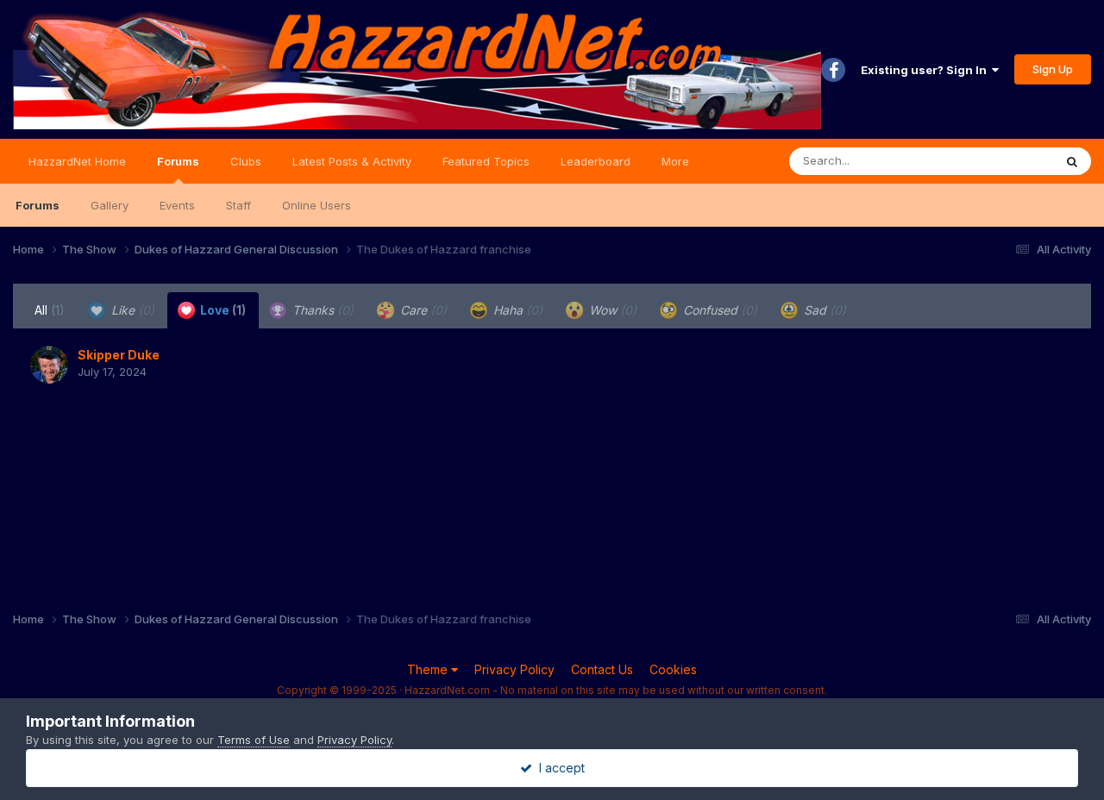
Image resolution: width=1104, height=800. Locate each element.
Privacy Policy (514, 669)
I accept (558, 767)
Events (177, 205)
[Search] (1072, 161)
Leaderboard (595, 161)
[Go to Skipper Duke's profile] (49, 365)
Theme (429, 669)
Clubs (245, 161)
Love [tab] (222, 310)
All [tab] (49, 310)
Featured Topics (486, 161)
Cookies (673, 669)
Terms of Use (253, 740)
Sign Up (1052, 69)
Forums (178, 161)
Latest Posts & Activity (351, 161)
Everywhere (999, 160)
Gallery (110, 205)
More (675, 161)
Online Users (316, 205)
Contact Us (602, 669)
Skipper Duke (119, 354)
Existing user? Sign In (926, 70)
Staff (238, 205)
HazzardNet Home (77, 161)
